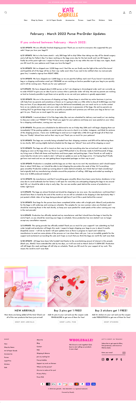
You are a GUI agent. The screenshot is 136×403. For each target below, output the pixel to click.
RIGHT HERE (53, 73)
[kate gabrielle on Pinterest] (116, 359)
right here (30, 186)
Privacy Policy (41, 373)
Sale (110, 20)
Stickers (102, 20)
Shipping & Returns (43, 353)
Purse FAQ (40, 377)
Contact (39, 347)
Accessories (70, 20)
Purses (80, 20)
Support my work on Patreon (46, 363)
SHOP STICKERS (111, 322)
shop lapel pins (68, 322)
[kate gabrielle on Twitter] (112, 359)
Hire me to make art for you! (46, 370)
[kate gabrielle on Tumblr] (121, 359)
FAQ (38, 350)
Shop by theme (37, 20)
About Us (40, 340)
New (26, 20)
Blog (38, 343)
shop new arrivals (24, 322)
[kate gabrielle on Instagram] (103, 359)
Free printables (42, 360)
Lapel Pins (91, 20)
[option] (68, 2)
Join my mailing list (43, 357)
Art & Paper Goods (54, 20)
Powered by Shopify (68, 392)
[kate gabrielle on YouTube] (107, 359)
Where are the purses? (44, 367)
